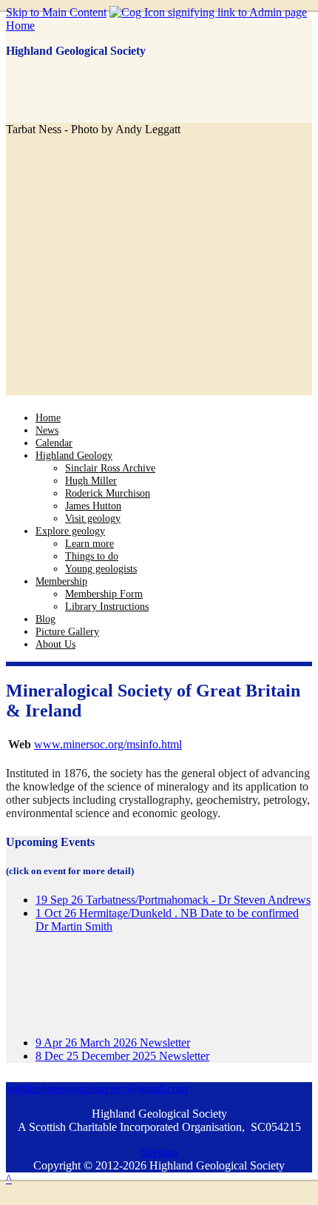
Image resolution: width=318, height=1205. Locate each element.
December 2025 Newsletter (122, 1056)
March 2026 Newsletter (112, 1042)
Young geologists (101, 568)
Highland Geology (73, 455)
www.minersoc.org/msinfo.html (108, 744)
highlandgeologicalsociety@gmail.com (96, 1088)
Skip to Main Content (56, 12)
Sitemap (159, 1152)
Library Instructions (107, 606)
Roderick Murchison (107, 493)
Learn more (89, 543)
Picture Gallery (67, 631)
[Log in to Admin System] (208, 12)
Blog (45, 619)
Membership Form (104, 594)
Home (20, 25)
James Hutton (93, 505)
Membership (61, 581)
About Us (55, 644)
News (46, 430)
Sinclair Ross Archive (110, 468)
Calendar (53, 443)
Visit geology (93, 518)
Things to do (91, 556)
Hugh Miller (91, 480)
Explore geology (70, 531)
